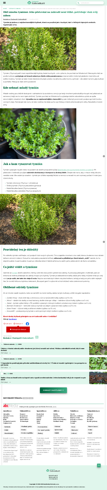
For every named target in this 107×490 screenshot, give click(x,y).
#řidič (6, 430)
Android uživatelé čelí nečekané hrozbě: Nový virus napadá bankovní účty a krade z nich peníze (77, 441)
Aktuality (6, 414)
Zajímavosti (7, 423)
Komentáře (24, 416)
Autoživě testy (8, 416)
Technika (73, 421)
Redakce (53, 477)
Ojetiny (5, 417)
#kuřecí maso (93, 426)
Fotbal (39, 417)
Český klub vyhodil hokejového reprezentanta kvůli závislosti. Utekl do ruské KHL (43, 441)
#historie (74, 430)
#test (73, 427)
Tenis (38, 423)
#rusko (23, 430)
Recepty (90, 419)
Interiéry (57, 416)
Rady (5, 419)
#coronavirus (42, 427)
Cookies (53, 479)
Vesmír (72, 423)
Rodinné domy (58, 421)
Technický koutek (9, 421)
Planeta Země (75, 417)
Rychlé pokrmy (92, 421)
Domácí (22, 414)
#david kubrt (8, 433)
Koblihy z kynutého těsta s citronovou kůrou (93, 444)
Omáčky (89, 416)
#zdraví (73, 433)
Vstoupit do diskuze (18, 329)
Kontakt (53, 475)
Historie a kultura (76, 416)
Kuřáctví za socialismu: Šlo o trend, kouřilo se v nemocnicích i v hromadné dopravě (76, 452)
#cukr (90, 430)
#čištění (57, 426)
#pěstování (58, 430)
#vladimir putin (26, 426)
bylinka (25, 398)
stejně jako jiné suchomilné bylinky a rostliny (75, 170)
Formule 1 (40, 416)
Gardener (13, 319)
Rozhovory (24, 417)
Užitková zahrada (15, 8)
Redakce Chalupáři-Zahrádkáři (15, 19)
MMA (38, 421)
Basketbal (40, 414)
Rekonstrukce (59, 417)
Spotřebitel (24, 419)
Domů (5, 8)
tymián (14, 273)
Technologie (24, 421)
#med (90, 433)
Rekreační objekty (60, 419)
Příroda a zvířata (76, 419)
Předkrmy (90, 417)
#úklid (57, 433)
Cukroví (90, 414)
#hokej (40, 433)
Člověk (72, 414)
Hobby (56, 414)
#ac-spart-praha (44, 430)
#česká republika (27, 433)
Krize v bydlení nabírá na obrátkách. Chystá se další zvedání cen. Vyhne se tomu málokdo (61, 441)
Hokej (39, 419)
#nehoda (7, 427)
